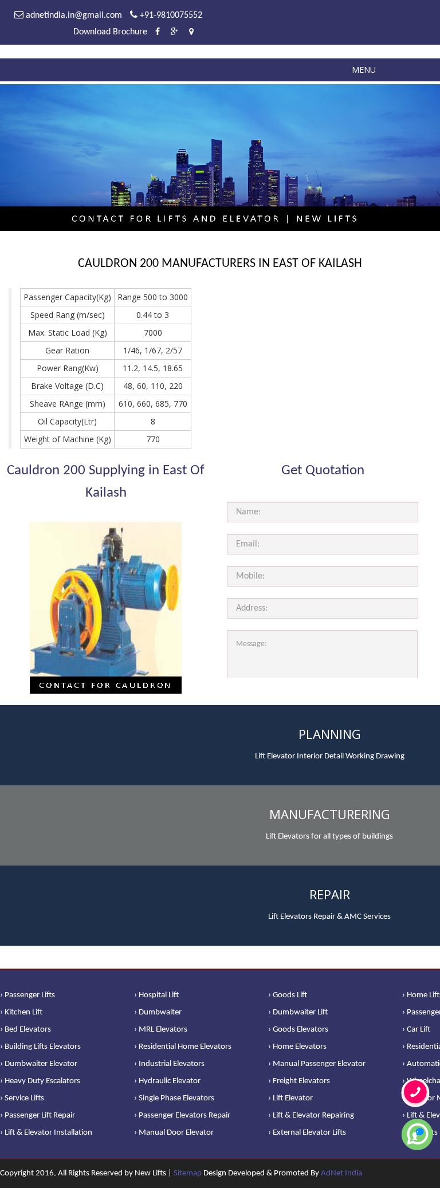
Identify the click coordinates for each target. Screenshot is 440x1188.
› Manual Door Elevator (174, 1132)
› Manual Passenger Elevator (317, 1064)
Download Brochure (110, 32)
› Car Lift (416, 1029)
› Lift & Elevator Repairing (311, 1115)
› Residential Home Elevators (182, 1047)
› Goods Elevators (298, 1029)
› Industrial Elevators (169, 1064)
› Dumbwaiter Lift (298, 1012)
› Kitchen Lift (21, 1012)
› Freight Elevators (299, 1081)
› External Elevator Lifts (307, 1132)
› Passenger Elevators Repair (182, 1115)
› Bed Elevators (25, 1029)
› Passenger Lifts (27, 995)
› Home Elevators (297, 1047)
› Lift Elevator (290, 1098)
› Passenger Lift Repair (37, 1115)
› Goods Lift (287, 995)
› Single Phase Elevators (174, 1098)
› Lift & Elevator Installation (46, 1132)
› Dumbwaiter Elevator (38, 1064)
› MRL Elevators (160, 1029)
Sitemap (188, 1173)
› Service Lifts (22, 1098)
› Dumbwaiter (158, 1012)
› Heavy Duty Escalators (40, 1081)
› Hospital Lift (156, 995)
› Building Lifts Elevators (40, 1047)
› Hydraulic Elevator (167, 1081)
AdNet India (341, 1173)
